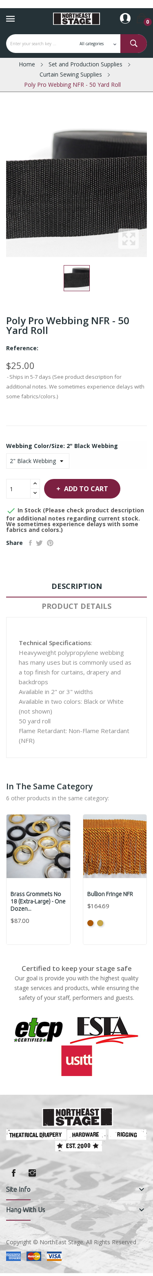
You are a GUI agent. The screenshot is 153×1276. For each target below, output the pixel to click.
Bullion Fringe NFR (110, 894)
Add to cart (86, 488)
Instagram (32, 1173)
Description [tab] (76, 586)
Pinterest (50, 543)
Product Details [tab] (76, 606)
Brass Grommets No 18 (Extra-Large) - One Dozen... (38, 901)
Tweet (39, 543)
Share (30, 543)
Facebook (13, 1173)
